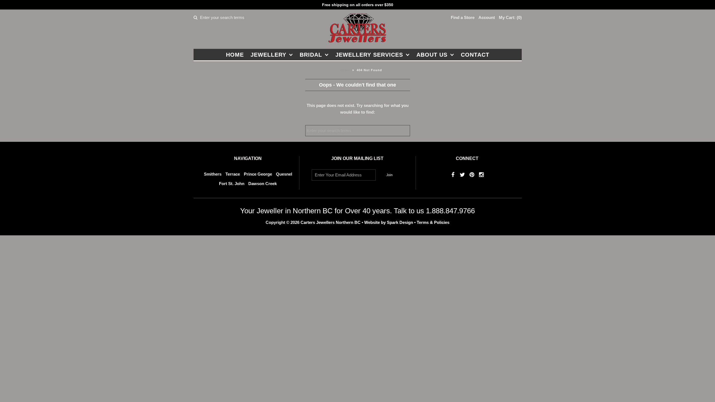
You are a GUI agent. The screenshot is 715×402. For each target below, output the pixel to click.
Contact (475, 55)
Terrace (232, 174)
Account (486, 17)
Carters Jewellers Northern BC (331, 222)
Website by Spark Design (389, 222)
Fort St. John (231, 183)
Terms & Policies (433, 222)
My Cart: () (510, 17)
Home (235, 55)
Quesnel (284, 174)
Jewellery (268, 55)
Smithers (212, 174)
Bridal (311, 55)
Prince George (258, 174)
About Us (431, 55)
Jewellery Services (369, 55)
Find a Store (463, 17)
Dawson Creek (262, 183)
